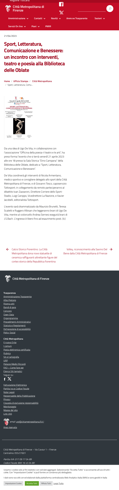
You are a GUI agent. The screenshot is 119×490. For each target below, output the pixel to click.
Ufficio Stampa (20, 81)
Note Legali (9, 392)
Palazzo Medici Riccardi (14, 364)
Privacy (6, 399)
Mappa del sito (10, 410)
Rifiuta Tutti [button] (46, 483)
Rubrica (7, 353)
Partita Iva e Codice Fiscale (16, 388)
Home (7, 81)
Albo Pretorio (9, 300)
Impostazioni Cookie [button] (13, 483)
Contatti (38, 18)
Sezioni (98, 18)
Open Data (8, 314)
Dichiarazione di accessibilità (16, 329)
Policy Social (9, 332)
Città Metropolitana (42, 81)
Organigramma (10, 318)
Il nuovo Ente (9, 342)
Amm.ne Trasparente (76, 18)
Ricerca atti (8, 303)
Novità (54, 18)
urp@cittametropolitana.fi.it (29, 421)
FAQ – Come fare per (13, 367)
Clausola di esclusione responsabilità (20, 403)
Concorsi (7, 311)
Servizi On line (15, 26)
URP (5, 360)
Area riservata (10, 427)
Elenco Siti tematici (12, 371)
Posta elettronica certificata (16, 349)
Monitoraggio (9, 406)
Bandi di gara (9, 307)
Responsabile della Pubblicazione (19, 396)
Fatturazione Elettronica (15, 385)
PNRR (48, 26)
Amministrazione (16, 18)
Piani (33, 26)
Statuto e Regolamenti (14, 325)
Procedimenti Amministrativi (17, 322)
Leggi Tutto (58, 483)
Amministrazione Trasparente (17, 296)
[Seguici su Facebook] (61, 4)
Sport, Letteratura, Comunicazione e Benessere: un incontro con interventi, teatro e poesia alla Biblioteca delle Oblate (34, 57)
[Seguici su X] (61, 12)
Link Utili (7, 414)
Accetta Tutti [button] (32, 483)
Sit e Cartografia (11, 357)
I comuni (7, 346)
